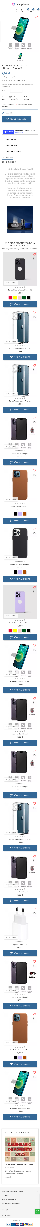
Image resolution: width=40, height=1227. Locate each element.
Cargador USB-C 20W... (20, 944)
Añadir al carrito (18, 119)
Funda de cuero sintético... (20, 565)
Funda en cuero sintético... (20, 506)
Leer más (8, 1177)
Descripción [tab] (7, 158)
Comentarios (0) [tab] (9, 162)
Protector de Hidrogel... (20, 454)
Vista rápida (11, 283)
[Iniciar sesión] (21, 11)
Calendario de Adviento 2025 (19, 1164)
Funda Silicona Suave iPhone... (20, 623)
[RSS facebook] (3, 1209)
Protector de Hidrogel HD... (20, 681)
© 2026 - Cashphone (20, 1221)
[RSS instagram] (7, 1209)
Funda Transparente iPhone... (20, 348)
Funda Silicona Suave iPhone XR (20, 290)
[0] (36, 11)
